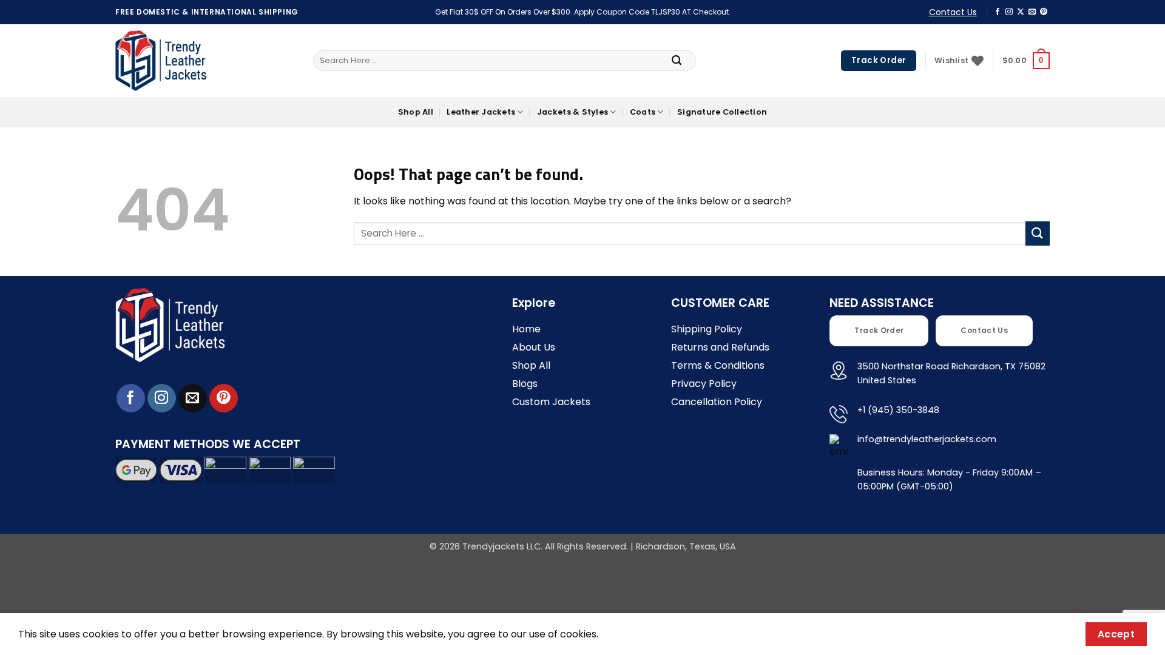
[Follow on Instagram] (1009, 12)
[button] (1026, 61)
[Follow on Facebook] (997, 12)
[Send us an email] (1032, 12)
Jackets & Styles (572, 112)
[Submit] (676, 60)
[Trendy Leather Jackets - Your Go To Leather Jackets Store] (160, 61)
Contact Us (953, 12)
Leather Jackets (481, 112)
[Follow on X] (1020, 12)
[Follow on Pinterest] (1043, 12)
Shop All (415, 112)
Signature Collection (722, 112)
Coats (642, 112)
